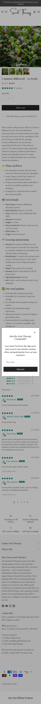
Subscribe (20, 369)
